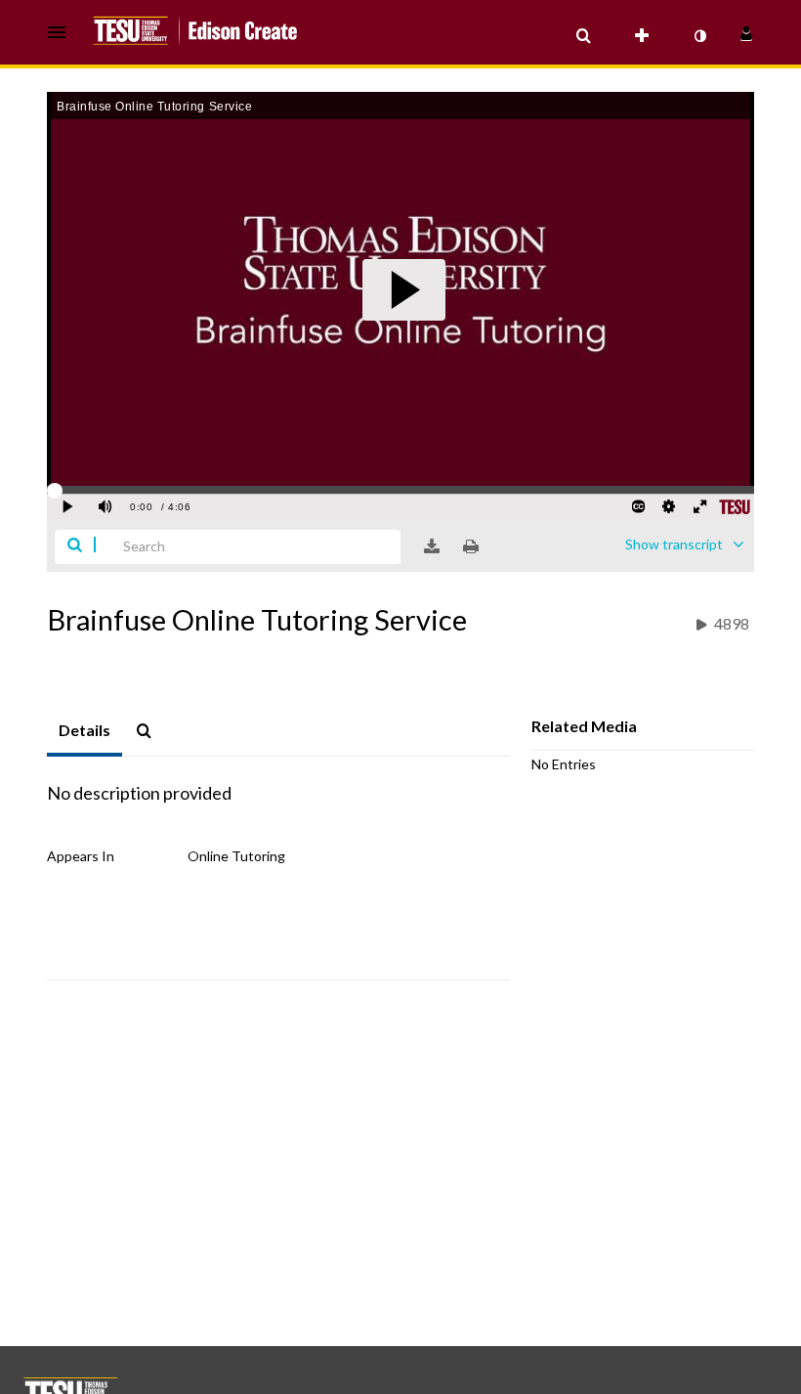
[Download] (432, 546)
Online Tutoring (236, 856)
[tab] (84, 731)
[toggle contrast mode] (699, 36)
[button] (62, 32)
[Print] (471, 546)
